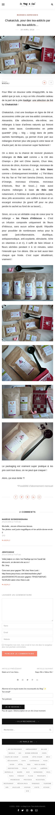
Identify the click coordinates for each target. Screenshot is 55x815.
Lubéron (43, 768)
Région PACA (22, 783)
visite (36, 787)
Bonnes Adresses (27, 15)
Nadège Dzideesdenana (15, 519)
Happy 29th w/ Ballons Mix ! (44, 672)
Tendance (36, 783)
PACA (48, 772)
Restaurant (9, 783)
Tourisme (47, 783)
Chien (44, 753)
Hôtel (20, 764)
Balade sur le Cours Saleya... (10, 672)
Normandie (38, 772)
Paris (11, 776)
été (27, 791)
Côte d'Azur (37, 757)
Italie (24, 768)
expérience (34, 760)
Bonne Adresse (31, 753)
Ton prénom (7, 699)
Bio (20, 753)
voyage (46, 787)
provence (28, 779)
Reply (7, 540)
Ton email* (6, 692)
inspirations (13, 768)
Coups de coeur (11, 757)
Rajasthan (40, 779)
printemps (41, 776)
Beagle (12, 753)
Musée (19, 772)
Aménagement (31, 749)
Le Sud (33, 768)
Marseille (9, 772)
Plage (30, 776)
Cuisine (25, 757)
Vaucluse (16, 787)
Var (7, 787)
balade (44, 749)
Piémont (21, 776)
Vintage (27, 787)
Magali (5, 83)
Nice (28, 772)
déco (48, 757)
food (45, 760)
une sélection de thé (42, 100)
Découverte (13, 760)
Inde (29, 764)
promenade (15, 779)
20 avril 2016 (27, 30)
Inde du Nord (39, 764)
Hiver (12, 764)
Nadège (27, 100)
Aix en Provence (15, 749)
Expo (24, 760)
